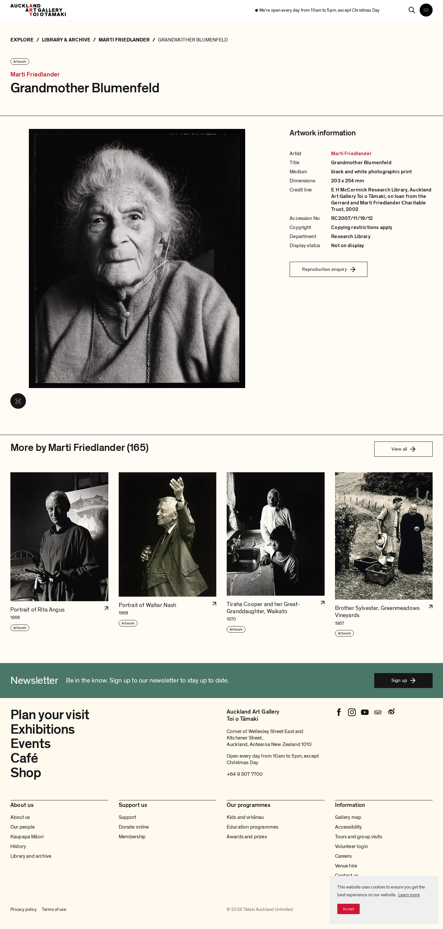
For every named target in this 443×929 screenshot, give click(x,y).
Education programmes (252, 827)
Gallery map (348, 817)
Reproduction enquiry (324, 269)
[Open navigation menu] (426, 10)
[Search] (411, 10)
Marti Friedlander (35, 75)
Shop (25, 772)
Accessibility (348, 827)
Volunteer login (351, 846)
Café (24, 758)
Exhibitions (42, 729)
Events (30, 743)
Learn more (409, 895)
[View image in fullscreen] (18, 401)
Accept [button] (348, 909)
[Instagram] (352, 712)
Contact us (347, 875)
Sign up (399, 680)
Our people (22, 827)
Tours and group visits (358, 836)
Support (128, 817)
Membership (132, 836)
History (18, 846)
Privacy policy (23, 909)
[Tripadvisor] (378, 712)
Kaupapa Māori (26, 836)
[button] (59, 554)
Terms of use (54, 909)
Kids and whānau (245, 817)
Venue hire (346, 865)
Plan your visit (49, 714)
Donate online (134, 827)
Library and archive (30, 856)
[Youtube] (365, 712)
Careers (343, 856)
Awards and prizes (247, 836)
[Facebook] (339, 712)
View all (399, 449)
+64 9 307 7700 (245, 774)
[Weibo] (391, 712)
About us (20, 817)
